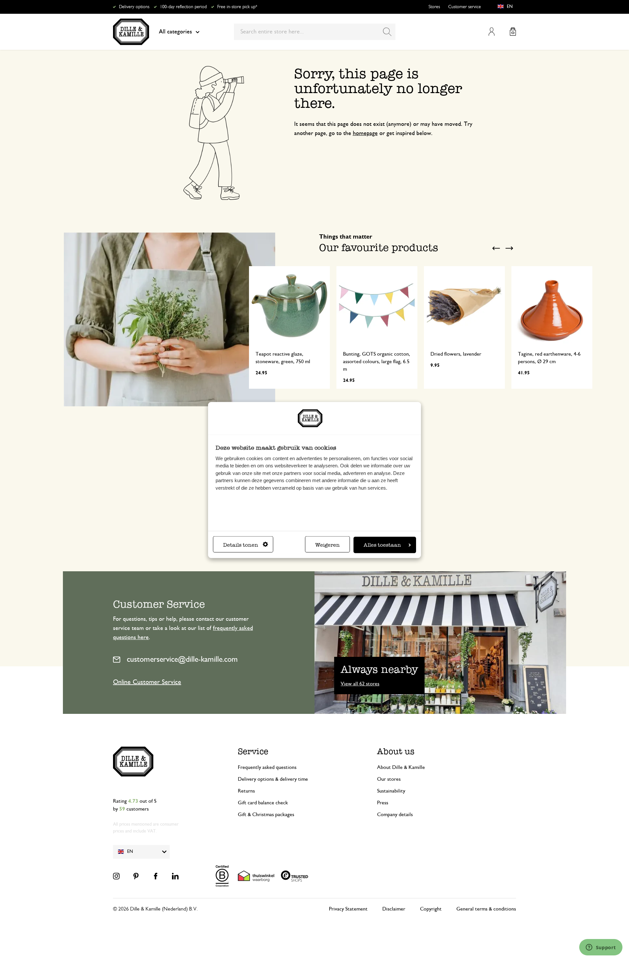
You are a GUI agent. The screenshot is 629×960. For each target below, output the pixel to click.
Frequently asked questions (267, 767)
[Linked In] (175, 876)
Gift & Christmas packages (266, 814)
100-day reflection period (183, 7)
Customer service (464, 7)
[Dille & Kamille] (131, 32)
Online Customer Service (147, 682)
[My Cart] (513, 32)
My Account (491, 32)
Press (382, 802)
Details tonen (240, 545)
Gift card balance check (263, 802)
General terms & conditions (486, 908)
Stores (434, 7)
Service (253, 751)
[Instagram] (116, 876)
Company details (395, 814)
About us (395, 751)
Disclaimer (393, 908)
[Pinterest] (136, 876)
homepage (365, 133)
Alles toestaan (382, 545)
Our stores (389, 779)
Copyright (431, 908)
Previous (496, 248)
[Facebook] (155, 876)
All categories (175, 32)
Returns (246, 790)
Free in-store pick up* (237, 7)
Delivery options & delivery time (273, 779)
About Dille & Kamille (401, 767)
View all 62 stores (360, 683)
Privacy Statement (348, 908)
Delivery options (134, 7)
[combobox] (314, 32)
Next (509, 248)
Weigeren (327, 545)
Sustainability (391, 790)
